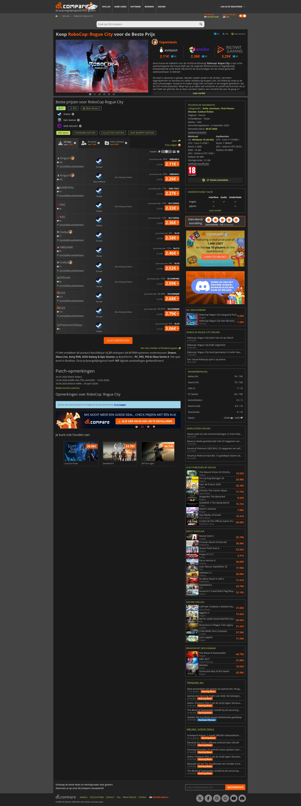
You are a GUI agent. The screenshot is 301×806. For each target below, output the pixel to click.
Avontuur (214, 108)
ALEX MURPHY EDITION (142, 132)
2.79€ (171, 313)
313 (61, 296)
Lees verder (199, 93)
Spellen (106, 6)
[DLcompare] (66, 796)
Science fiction (206, 111)
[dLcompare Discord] (241, 798)
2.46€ (171, 253)
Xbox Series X (93, 108)
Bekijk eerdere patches (68, 387)
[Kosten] (166, 151)
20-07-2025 (211, 128)
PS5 (75, 108)
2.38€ (171, 237)
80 (60, 281)
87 (60, 251)
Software (135, 6)
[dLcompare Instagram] (216, 798)
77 (60, 236)
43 (60, 191)
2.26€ (171, 178)
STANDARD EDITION (84, 132)
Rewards (149, 6)
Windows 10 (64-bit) (203, 139)
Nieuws (162, 6)
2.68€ (171, 298)
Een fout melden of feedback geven (159, 348)
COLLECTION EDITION (112, 132)
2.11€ (171, 164)
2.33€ (171, 208)
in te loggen (120, 404)
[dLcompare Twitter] (199, 798)
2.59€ (171, 283)
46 (60, 208)
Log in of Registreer (231, 6)
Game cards (120, 6)
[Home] (56, 16)
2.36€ (171, 222)
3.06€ (171, 328)
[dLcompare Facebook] (207, 798)
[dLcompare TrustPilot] (224, 798)
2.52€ (171, 268)
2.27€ (171, 193)
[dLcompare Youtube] (233, 798)
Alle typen (63, 132)
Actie (205, 108)
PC (62, 108)
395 (61, 162)
